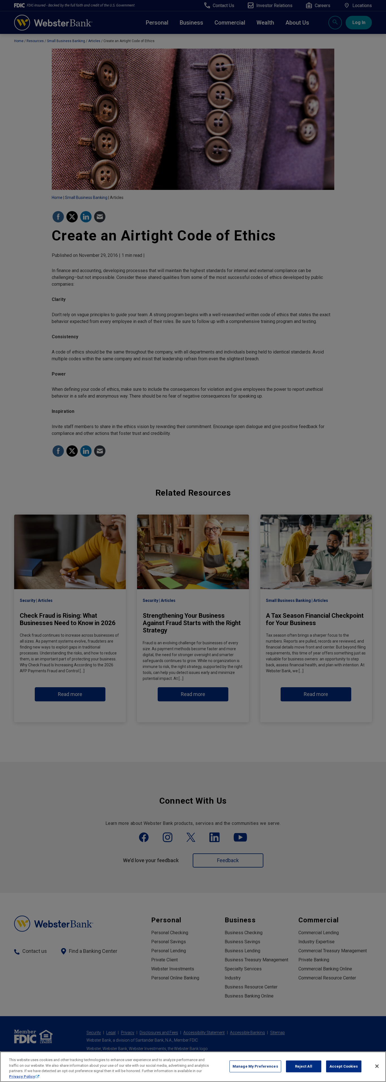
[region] (193, 1066)
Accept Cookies (343, 1066)
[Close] (377, 1066)
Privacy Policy (22, 1076)
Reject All (303, 1066)
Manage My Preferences (255, 1066)
